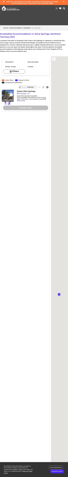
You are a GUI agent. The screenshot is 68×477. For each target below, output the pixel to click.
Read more (21, 101)
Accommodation (16, 28)
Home (5, 28)
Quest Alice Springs (26, 91)
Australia (26, 28)
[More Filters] (14, 71)
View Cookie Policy (55, 467)
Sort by (23, 87)
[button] (54, 59)
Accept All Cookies (57, 471)
